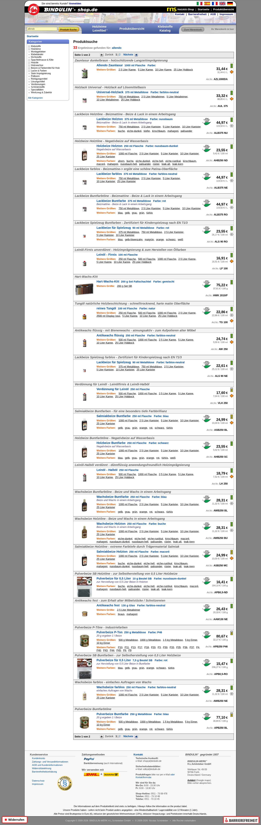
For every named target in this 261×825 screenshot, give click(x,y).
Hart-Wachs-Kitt (135, 281)
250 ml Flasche (127, 259)
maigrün (149, 239)
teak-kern (177, 164)
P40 (99, 650)
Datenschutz (38, 780)
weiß (180, 239)
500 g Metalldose (128, 640)
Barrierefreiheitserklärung (44, 771)
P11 (127, 647)
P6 (124, 650)
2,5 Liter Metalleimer (152, 96)
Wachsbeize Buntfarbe (132, 496)
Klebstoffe (36, 46)
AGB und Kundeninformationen (47, 765)
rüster (156, 164)
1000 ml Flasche (128, 153)
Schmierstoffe (38, 87)
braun (121, 614)
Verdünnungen (38, 84)
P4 (197, 647)
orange (160, 239)
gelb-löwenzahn (133, 239)
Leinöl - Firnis (117, 254)
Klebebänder (37, 54)
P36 (185, 647)
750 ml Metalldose (129, 96)
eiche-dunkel (134, 131)
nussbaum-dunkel (120, 541)
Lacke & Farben (39, 70)
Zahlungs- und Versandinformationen (50, 761)
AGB (213, 14)
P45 (118, 650)
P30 (165, 647)
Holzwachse (37, 65)
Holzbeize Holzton (137, 146)
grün (141, 212)
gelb (127, 212)
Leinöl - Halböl (118, 470)
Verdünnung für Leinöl (123, 389)
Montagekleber (38, 51)
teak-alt (166, 164)
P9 (129, 650)
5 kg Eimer (191, 640)
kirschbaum (158, 131)
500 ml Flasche (146, 259)
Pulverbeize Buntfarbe (133, 714)
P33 (172, 647)
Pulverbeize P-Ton (129, 632)
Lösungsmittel (38, 81)
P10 (120, 647)
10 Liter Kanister (191, 126)
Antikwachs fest (131, 605)
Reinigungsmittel (39, 78)
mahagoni (173, 131)
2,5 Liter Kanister (151, 126)
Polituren (35, 76)
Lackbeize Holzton (135, 119)
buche (121, 131)
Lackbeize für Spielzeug (133, 227)
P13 (133, 647)
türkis (149, 212)
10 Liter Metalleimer (108, 99)
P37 (192, 647)
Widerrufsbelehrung (41, 768)
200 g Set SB (124, 286)
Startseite (32, 36)
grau (134, 212)
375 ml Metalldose (129, 232)
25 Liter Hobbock (183, 69)
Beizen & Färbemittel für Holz (45, 68)
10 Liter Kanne (163, 69)
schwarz (171, 239)
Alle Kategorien (35, 97)
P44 (112, 650)
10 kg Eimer (103, 643)
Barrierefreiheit (197, 14)
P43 (105, 650)
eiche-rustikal (173, 161)
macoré (101, 164)
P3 (159, 647)
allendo (116, 47)
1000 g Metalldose (150, 640)
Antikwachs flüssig (136, 335)
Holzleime (36, 49)
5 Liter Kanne (145, 69)
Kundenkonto (38, 758)
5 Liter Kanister (171, 126)
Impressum (226, 14)
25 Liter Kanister (106, 156)
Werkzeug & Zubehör (41, 92)
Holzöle (34, 62)
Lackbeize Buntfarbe (131, 200)
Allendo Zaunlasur (126, 65)
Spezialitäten (37, 89)
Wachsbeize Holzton (131, 523)
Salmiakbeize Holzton (133, 551)
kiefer (147, 131)
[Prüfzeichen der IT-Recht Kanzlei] (64, 789)
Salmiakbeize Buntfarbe (133, 416)
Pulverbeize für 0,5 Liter (141, 578)
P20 (153, 647)
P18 (146, 647)
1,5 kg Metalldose (173, 640)
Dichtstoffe (36, 57)
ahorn (121, 161)
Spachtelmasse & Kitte (42, 59)
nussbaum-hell (128, 164)
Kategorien (35, 41)
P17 (140, 647)
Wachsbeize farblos (136, 687)
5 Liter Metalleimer (177, 96)
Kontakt (179, 14)
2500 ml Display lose (108, 316)
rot (150, 427)
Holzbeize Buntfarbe (133, 443)
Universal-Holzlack (138, 92)
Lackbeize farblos (137, 173)
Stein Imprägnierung (41, 73)
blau (120, 212)
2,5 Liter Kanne (127, 69)
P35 (178, 647)
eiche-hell (157, 161)
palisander (186, 131)
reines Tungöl (126, 308)
